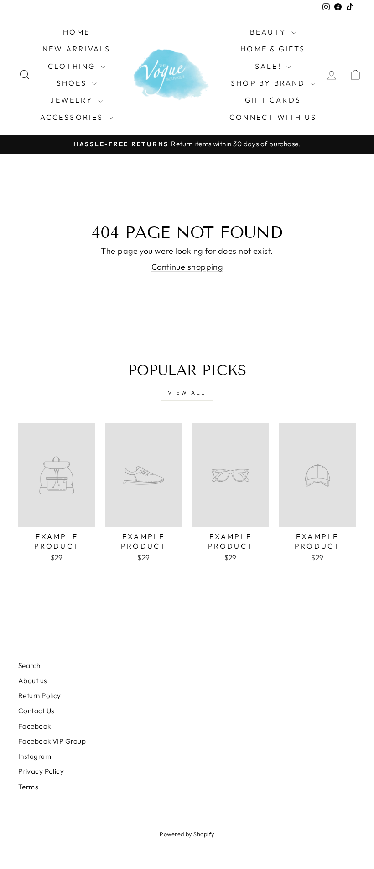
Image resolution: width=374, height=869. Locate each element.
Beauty (269, 31)
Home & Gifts (272, 48)
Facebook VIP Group (52, 741)
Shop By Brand (269, 82)
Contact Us (36, 710)
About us (32, 680)
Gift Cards (273, 99)
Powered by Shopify (187, 834)
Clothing (73, 66)
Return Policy (39, 695)
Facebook (34, 726)
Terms (28, 786)
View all (187, 392)
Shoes (73, 82)
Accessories (73, 117)
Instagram (34, 756)
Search (29, 665)
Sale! (269, 66)
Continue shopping (187, 267)
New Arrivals (76, 48)
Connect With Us (273, 117)
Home (76, 31)
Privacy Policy (41, 771)
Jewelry (73, 99)
